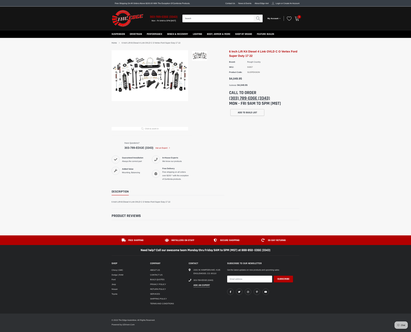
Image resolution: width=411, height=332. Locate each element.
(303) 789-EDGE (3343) (249, 98)
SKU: (231, 67)
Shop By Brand (243, 34)
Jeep (114, 284)
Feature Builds (265, 34)
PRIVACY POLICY (158, 284)
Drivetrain (136, 34)
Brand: (232, 62)
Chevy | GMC (117, 270)
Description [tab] (120, 192)
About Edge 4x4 (262, 3)
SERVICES (155, 294)
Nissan (115, 289)
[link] (230, 292)
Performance (154, 34)
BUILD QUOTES (157, 279)
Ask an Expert (161, 148)
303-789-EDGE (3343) (164, 17)
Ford (114, 279)
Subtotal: (233, 85)
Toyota (114, 294)
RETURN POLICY (158, 289)
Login (278, 3)
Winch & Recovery (177, 34)
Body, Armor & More (218, 34)
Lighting (197, 34)
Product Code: (235, 72)
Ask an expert (201, 285)
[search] (258, 18)
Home (114, 43)
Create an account (291, 3)
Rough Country (254, 62)
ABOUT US (155, 270)
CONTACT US (156, 275)
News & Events (244, 3)
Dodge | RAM (117, 275)
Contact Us (230, 3)
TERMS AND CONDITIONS (162, 303)
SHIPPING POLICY (158, 299)
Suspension (118, 34)
